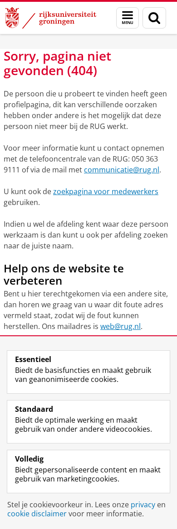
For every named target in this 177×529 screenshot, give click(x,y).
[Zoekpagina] (154, 17)
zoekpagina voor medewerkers (105, 191)
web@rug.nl (120, 326)
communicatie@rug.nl (121, 170)
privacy (143, 504)
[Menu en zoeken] (127, 17)
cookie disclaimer (37, 513)
